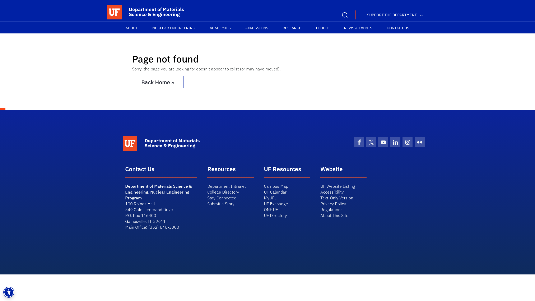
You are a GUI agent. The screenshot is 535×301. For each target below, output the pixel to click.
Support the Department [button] (392, 15)
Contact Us (398, 28)
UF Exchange (276, 204)
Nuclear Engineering (173, 28)
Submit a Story (220, 204)
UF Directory (275, 215)
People (322, 28)
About (132, 28)
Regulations (331, 209)
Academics (220, 28)
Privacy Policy (333, 204)
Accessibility (332, 192)
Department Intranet (226, 186)
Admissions (256, 28)
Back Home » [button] (157, 82)
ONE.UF (271, 209)
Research (292, 28)
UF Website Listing (337, 186)
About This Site (334, 215)
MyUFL (270, 198)
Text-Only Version (336, 198)
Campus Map (276, 186)
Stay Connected (221, 198)
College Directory (223, 192)
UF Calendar (275, 192)
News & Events (358, 28)
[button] (8, 292)
